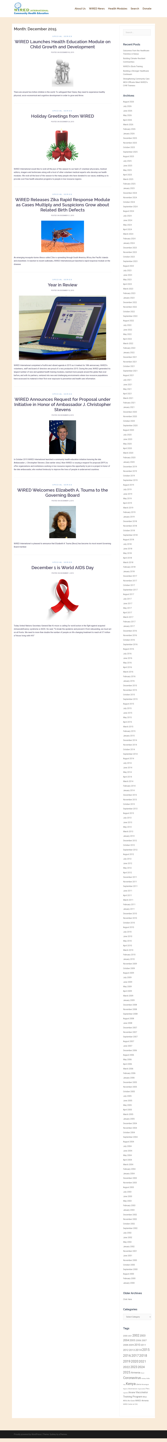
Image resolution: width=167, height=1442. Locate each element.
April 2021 (127, 393)
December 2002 (130, 1215)
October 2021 (129, 366)
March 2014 (128, 781)
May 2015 (127, 717)
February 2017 (129, 621)
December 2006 (130, 1050)
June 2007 (127, 1046)
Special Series (62, 36)
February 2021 (129, 403)
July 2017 (127, 599)
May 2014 (127, 772)
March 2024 (128, 234)
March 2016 (128, 672)
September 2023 (130, 261)
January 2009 (129, 1000)
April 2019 (127, 503)
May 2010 (127, 941)
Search (135, 8)
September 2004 (130, 1137)
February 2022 (129, 348)
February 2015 (129, 731)
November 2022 (130, 307)
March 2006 (128, 1069)
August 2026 (128, 102)
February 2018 (129, 567)
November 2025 (130, 143)
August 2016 (128, 649)
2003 (143, 1335)
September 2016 (130, 644)
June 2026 (127, 111)
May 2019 (127, 498)
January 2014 (129, 790)
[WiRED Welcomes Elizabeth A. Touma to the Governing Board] (62, 522)
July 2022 (127, 325)
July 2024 (127, 216)
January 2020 (129, 462)
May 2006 (127, 1059)
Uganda (125, 1393)
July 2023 (127, 270)
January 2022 (129, 352)
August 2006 (128, 1055)
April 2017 (127, 612)
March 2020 (128, 453)
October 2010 (129, 923)
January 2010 (129, 959)
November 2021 (130, 362)
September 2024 (130, 206)
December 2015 (130, 685)
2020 (134, 1361)
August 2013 (128, 813)
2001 (130, 1336)
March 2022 (128, 343)
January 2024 (129, 243)
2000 (125, 1336)
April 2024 (127, 229)
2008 (125, 1345)
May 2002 (127, 1242)
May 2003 (127, 1201)
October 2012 (129, 845)
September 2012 (130, 850)
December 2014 (130, 740)
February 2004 (129, 1169)
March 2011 (128, 900)
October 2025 (129, 147)
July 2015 (127, 708)
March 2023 (128, 289)
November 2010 (130, 918)
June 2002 (127, 1237)
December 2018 (130, 521)
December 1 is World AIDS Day (62, 567)
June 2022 (127, 330)
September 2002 (130, 1228)
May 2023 (127, 279)
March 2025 (128, 179)
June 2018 (127, 549)
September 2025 (130, 152)
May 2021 (127, 389)
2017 (135, 1356)
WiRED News (97, 8)
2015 (146, 1350)
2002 (135, 1335)
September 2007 (130, 1037)
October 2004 (129, 1132)
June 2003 (127, 1196)
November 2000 (130, 1260)
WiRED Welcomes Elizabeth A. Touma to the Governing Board (62, 492)
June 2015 (127, 713)
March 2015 (128, 726)
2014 (138, 1350)
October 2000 (129, 1265)
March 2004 (128, 1164)
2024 (141, 1367)
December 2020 (130, 412)
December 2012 (130, 840)
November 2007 (130, 1032)
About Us (80, 8)
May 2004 (127, 1155)
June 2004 (127, 1151)
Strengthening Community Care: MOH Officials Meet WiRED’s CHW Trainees (136, 82)
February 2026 (129, 129)
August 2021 (128, 375)
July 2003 (127, 1192)
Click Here (127, 1299)
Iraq (124, 1384)
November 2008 (130, 1009)
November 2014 (130, 745)
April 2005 (127, 1110)
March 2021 (128, 398)
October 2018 (129, 530)
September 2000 (130, 1269)
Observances (132, 1389)
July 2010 (127, 932)
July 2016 (127, 653)
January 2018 (129, 571)
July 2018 (127, 544)
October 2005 (129, 1091)
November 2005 (130, 1087)
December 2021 (130, 357)
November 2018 (130, 526)
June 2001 (127, 1255)
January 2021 (129, 407)
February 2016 (129, 676)
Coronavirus (132, 1378)
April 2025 (127, 175)
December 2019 (130, 466)
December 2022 (130, 302)
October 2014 (129, 749)
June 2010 (127, 936)
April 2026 (127, 120)
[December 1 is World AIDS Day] (62, 599)
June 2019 (127, 494)
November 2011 (130, 882)
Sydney (53, 1434)
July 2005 (127, 1096)
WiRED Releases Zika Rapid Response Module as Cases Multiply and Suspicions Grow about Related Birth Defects (62, 204)
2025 (126, 1372)
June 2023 (127, 275)
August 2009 (128, 973)
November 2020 (130, 416)
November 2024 (130, 197)
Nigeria (125, 1389)
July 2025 (127, 161)
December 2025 (130, 138)
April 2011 (127, 895)
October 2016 (129, 640)
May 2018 (127, 553)
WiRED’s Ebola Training (133, 66)
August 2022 (128, 321)
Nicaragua (145, 1384)
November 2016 (130, 635)
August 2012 (128, 854)
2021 (142, 1361)
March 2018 (128, 562)
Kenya (131, 1384)
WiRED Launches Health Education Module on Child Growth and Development (63, 44)
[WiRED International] (31, 8)
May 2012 (127, 868)
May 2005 (127, 1105)
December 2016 (130, 631)
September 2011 (130, 886)
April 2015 (127, 722)
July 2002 (127, 1233)
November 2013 (130, 799)
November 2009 (130, 964)
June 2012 (127, 863)
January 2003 (129, 1210)
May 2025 (127, 170)
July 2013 (127, 818)
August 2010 (128, 927)
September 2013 (130, 809)
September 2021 (130, 371)
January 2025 (129, 188)
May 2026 (127, 115)
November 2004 (130, 1128)
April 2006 (127, 1064)
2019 (126, 1361)
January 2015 (129, 736)
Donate (147, 8)
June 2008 (127, 1023)
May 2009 (127, 986)
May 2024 (127, 225)
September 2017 (130, 590)
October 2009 (129, 968)
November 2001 (130, 1251)
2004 (126, 1340)
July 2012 (127, 859)
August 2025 (128, 156)
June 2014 (127, 767)
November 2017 (130, 581)
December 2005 (130, 1082)
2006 (138, 1340)
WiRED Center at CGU (130, 1404)
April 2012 (127, 872)
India (148, 1378)
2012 (125, 1350)
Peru (147, 1389)
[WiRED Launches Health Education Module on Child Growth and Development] (62, 72)
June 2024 (127, 220)
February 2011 (129, 904)
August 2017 (128, 594)
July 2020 (127, 435)
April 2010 (127, 945)
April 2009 (127, 991)
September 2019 (130, 480)
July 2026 (127, 106)
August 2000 (128, 1274)
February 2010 (129, 954)
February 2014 (129, 786)
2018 (143, 1356)
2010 (137, 1344)
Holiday (143, 1378)
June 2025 (127, 165)
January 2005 (129, 1119)
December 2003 (130, 1178)
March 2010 (128, 950)
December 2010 (130, 913)
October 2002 (129, 1224)
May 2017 (127, 608)
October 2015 (129, 694)
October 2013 (129, 804)
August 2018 (128, 539)
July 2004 (127, 1146)
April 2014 (127, 777)
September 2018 (130, 535)
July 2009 (127, 977)
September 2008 (130, 1014)
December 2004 (130, 1123)
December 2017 (130, 576)
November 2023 (130, 252)
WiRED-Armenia (142, 1400)
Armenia (135, 1372)
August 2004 (128, 1142)
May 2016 (127, 663)
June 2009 (127, 982)
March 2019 (128, 508)
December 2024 (130, 193)
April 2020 (127, 448)
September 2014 (130, 754)
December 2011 (130, 877)
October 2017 (129, 585)
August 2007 (128, 1041)
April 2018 (127, 558)
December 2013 (130, 795)
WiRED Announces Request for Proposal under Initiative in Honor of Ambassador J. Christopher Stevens (62, 404)
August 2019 (128, 485)
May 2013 (127, 827)
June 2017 (127, 603)
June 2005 (127, 1100)
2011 (143, 1345)
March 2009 (128, 996)
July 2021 (127, 380)
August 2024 (128, 211)
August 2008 (128, 1018)
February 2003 (129, 1205)
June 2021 (127, 384)
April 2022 (127, 339)
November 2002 (130, 1219)
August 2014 (128, 758)
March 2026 (128, 124)
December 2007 (130, 1027)
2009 (131, 1345)
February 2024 (129, 238)
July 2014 (127, 763)
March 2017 (128, 617)
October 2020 (129, 421)
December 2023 (130, 248)
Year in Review (62, 284)
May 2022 (127, 334)
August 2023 (128, 266)
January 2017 (129, 626)
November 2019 (130, 471)
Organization (141, 1389)
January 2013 (129, 836)
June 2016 (127, 658)
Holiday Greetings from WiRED (62, 116)
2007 (144, 1340)
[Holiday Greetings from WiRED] (62, 145)
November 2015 (130, 690)
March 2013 (128, 831)
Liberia (138, 1384)
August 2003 (128, 1187)
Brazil (142, 1373)
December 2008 (130, 1005)
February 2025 (129, 184)
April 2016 (127, 667)
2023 (133, 1367)
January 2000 (129, 1283)
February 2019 (129, 512)
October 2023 (129, 257)
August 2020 (128, 430)
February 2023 (129, 293)
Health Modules (117, 8)
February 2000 (129, 1278)
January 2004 (129, 1173)
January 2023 (129, 298)
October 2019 (129, 476)
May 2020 (127, 444)
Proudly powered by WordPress (27, 1434)
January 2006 (129, 1078)
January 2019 (129, 517)
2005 (132, 1340)
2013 (132, 1350)
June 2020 (127, 439)
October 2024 (129, 202)
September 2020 (130, 425)
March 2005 (128, 1114)
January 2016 (129, 681)
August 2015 (128, 704)
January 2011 (129, 909)
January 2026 (129, 133)
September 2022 (130, 316)
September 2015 (130, 699)
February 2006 (129, 1073)
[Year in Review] (62, 327)
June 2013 (127, 822)
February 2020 (129, 457)
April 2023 (127, 284)
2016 (127, 1356)
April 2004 (127, 1160)
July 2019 (127, 489)
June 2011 (127, 891)
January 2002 (129, 1246)
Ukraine (131, 1392)
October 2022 (129, 311)
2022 (126, 1367)
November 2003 (130, 1182)
